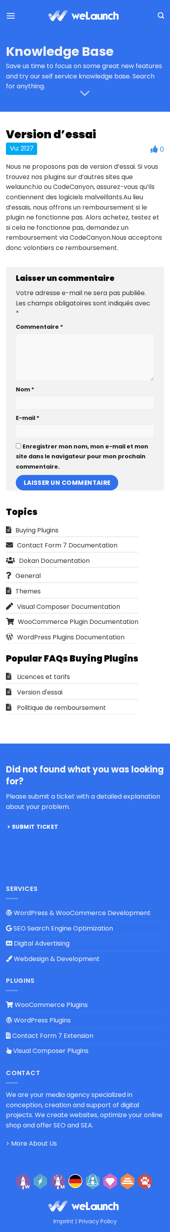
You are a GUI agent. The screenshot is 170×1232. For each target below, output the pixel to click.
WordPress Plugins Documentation (71, 637)
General (28, 575)
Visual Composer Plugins (50, 1050)
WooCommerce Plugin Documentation (78, 621)
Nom (25, 389)
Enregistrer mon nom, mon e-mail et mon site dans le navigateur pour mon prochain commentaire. (82, 456)
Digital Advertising (41, 943)
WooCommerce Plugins (50, 1004)
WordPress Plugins (41, 1020)
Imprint (63, 1221)
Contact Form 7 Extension (52, 1035)
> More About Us (31, 1143)
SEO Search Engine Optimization (62, 928)
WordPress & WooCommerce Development (81, 912)
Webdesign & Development (56, 958)
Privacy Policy (98, 1221)
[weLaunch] (85, 16)
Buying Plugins (37, 530)
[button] (10, 15)
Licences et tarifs (43, 676)
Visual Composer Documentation (68, 606)
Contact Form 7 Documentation (67, 545)
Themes (28, 591)
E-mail (28, 418)
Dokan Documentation (54, 560)
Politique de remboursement (61, 707)
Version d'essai (39, 692)
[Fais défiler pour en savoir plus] (85, 93)
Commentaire (39, 327)
